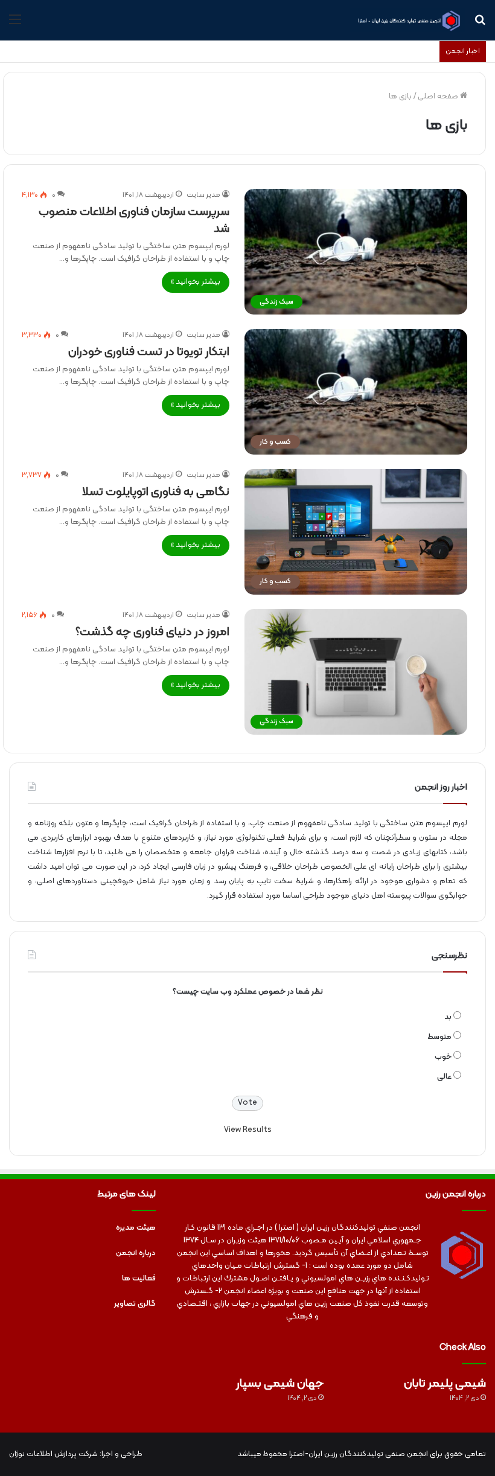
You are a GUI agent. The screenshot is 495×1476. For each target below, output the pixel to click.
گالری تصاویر (135, 1304)
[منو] (15, 24)
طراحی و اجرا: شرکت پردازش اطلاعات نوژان (75, 1454)
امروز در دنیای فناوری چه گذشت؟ (152, 632)
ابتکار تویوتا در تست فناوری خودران (148, 352)
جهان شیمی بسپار (280, 1384)
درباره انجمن (136, 1253)
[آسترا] (407, 20)
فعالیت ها (139, 1279)
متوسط (439, 1037)
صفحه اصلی (439, 97)
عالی (444, 1077)
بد (448, 1017)
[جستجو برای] (480, 24)
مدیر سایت (203, 195)
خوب (443, 1057)
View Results (248, 1130)
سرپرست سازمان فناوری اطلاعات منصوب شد (134, 220)
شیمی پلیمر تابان (445, 1384)
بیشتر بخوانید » (195, 282)
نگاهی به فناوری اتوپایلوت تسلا (155, 492)
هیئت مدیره (136, 1228)
